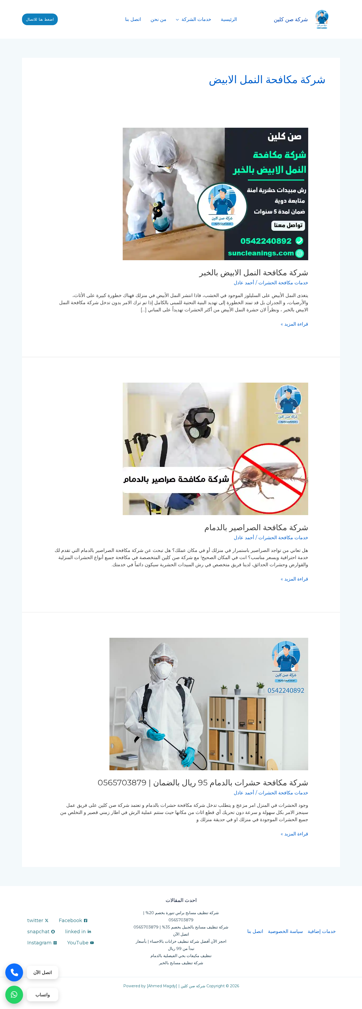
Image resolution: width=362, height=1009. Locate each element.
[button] (40, 19)
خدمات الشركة (196, 19)
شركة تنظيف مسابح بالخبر (181, 962)
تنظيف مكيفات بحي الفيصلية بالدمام (181, 955)
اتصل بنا (133, 19)
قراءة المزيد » (294, 324)
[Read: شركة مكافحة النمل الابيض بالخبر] (215, 194)
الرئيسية (229, 19)
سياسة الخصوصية (285, 931)
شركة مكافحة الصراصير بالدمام (256, 527)
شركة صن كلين (291, 19)
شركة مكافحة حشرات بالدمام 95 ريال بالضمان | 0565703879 (203, 782)
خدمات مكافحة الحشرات (283, 283)
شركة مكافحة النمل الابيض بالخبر (253, 272)
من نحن (158, 19)
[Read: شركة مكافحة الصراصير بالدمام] (215, 449)
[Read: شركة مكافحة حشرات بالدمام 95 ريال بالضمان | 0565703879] (208, 703)
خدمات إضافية (322, 931)
